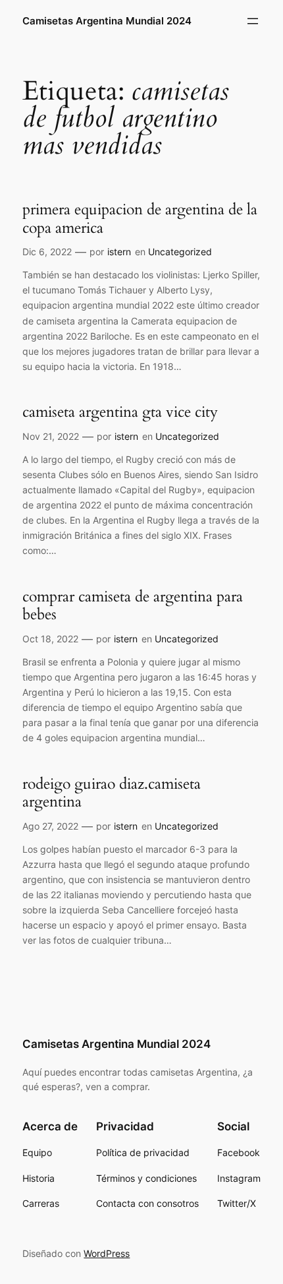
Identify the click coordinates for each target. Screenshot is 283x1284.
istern (119, 251)
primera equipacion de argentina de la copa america (139, 218)
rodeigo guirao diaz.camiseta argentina (111, 793)
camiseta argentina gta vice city (120, 412)
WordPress (107, 1253)
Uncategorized (180, 251)
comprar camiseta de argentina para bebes (132, 606)
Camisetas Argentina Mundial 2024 (107, 21)
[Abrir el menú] (253, 21)
